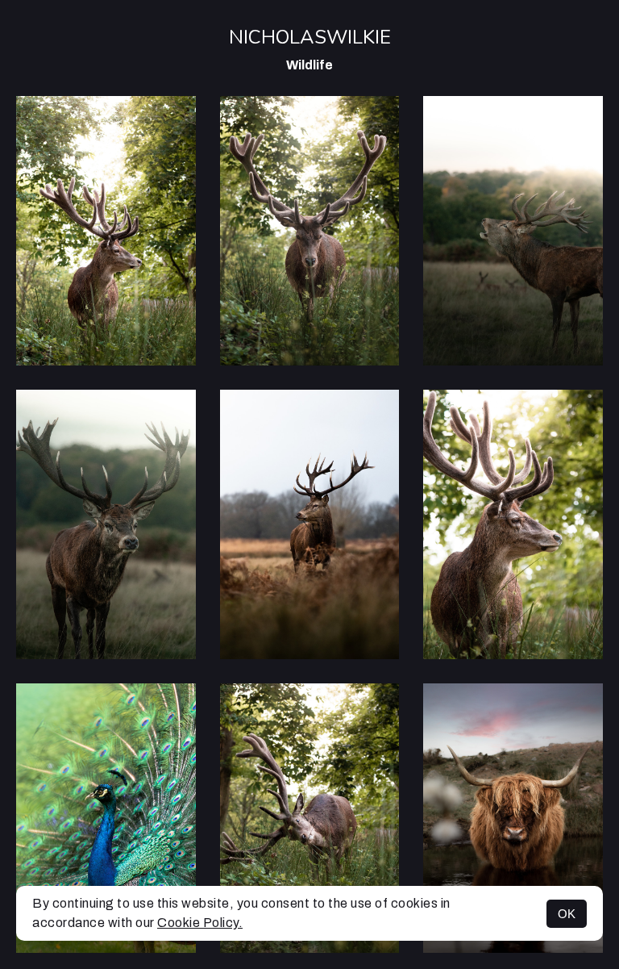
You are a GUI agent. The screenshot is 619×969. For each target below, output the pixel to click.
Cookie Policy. (200, 922)
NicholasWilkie (310, 37)
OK (566, 914)
